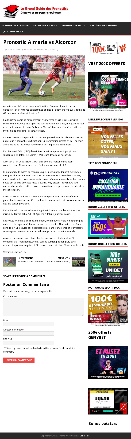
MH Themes (85, 435)
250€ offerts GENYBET (99, 335)
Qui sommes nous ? (13, 31)
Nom (5, 320)
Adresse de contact (13, 329)
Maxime (28, 49)
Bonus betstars (102, 423)
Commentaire (10, 296)
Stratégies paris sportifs (103, 25)
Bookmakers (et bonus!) (15, 25)
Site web (7, 338)
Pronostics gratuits (73, 25)
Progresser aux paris (45, 25)
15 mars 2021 (13, 49)
